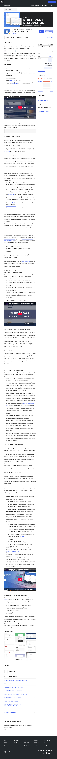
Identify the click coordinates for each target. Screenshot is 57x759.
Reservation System (48, 63)
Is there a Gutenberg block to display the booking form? (16, 680)
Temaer (15, 742)
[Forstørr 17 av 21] (34, 634)
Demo (7, 51)
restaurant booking (49, 65)
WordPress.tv (27, 745)
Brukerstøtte (50, 37)
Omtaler (13, 37)
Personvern (6, 745)
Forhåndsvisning (48, 31)
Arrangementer (37, 742)
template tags (7, 151)
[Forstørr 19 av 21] (34, 647)
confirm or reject (12, 80)
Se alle (51, 91)
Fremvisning (16, 740)
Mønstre (15, 745)
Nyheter (5, 742)
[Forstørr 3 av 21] (12, 649)
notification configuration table (29, 186)
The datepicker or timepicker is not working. (13, 690)
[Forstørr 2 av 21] (12, 642)
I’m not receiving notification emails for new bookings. (15, 694)
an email (14, 197)
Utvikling (26, 37)
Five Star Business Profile (9, 239)
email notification (14, 83)
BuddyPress (46, 745)
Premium (12, 51)
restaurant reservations (48, 67)
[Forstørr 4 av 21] (12, 655)
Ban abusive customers (11, 206)
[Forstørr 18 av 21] (34, 641)
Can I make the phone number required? (12, 697)
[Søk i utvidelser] (16, 9)
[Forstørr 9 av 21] (23, 644)
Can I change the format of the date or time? (13, 687)
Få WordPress (52, 1)
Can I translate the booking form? (11, 701)
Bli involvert (36, 740)
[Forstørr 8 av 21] (23, 634)
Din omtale (40, 91)
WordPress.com (47, 740)
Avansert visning (41, 71)
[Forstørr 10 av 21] (23, 648)
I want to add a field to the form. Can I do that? (14, 708)
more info (22, 536)
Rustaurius (14, 33)
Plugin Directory (7, 5)
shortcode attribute (26, 261)
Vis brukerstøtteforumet (43, 100)
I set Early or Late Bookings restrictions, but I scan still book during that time (12, 705)
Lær (25, 740)
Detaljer (7, 37)
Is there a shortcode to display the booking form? (14, 683)
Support (17, 51)
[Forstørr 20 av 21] (34, 653)
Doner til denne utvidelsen (43, 111)
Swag (35, 745)
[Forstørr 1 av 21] (12, 634)
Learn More (6, 365)
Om (5, 740)
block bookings (15, 202)
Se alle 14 (51, 56)
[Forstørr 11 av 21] (23, 655)
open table (50, 58)
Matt (45, 742)
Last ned (41, 31)
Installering (19, 37)
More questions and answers (10, 712)
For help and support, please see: (11, 715)
